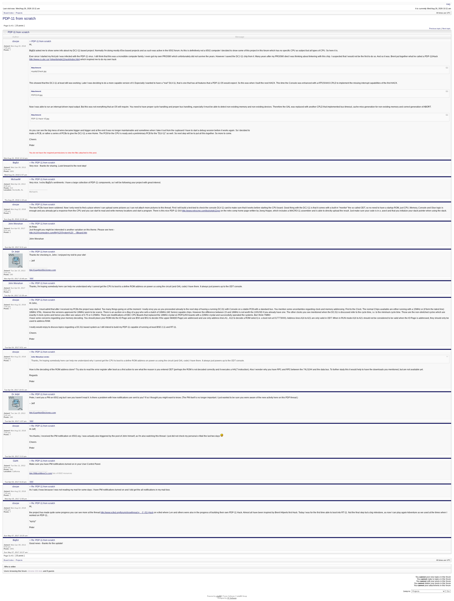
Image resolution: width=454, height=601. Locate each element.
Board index (9, 13)
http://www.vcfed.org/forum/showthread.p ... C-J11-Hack (127, 512)
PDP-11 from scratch (19, 18)
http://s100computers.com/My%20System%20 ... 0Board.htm (58, 232)
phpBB (218, 596)
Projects (19, 13)
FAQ (448, 4)
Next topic (446, 28)
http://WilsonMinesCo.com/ (40, 473)
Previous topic (435, 28)
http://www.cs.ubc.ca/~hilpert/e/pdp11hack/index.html (54, 59)
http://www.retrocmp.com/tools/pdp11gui (201, 210)
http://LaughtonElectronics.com (42, 270)
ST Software (232, 598)
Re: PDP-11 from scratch (43, 162)
